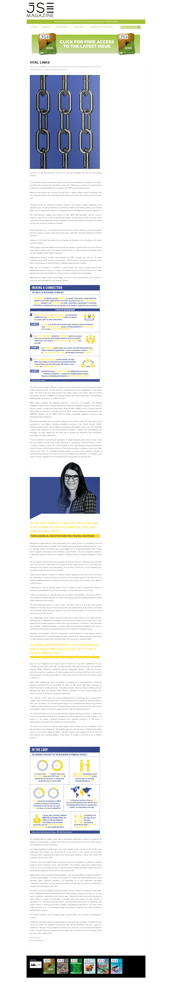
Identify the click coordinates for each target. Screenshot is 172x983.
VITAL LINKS (40, 62)
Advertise (33, 960)
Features (62, 27)
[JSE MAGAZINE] (40, 15)
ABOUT (47, 27)
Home (34, 27)
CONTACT (79, 27)
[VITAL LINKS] (66, 168)
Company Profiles (101, 27)
